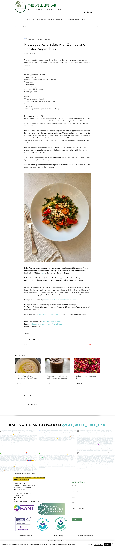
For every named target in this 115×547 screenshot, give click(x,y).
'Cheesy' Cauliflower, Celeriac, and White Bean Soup (27, 377)
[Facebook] (84, 12)
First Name (75, 486)
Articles (17, 27)
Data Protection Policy (85, 535)
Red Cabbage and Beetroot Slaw (86, 377)
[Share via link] (38, 339)
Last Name (75, 491)
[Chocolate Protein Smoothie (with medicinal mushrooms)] (58, 365)
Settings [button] (90, 544)
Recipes (25, 27)
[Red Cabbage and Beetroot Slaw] (87, 365)
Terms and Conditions (26, 535)
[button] (97, 26)
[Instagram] (88, 12)
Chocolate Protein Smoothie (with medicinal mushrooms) (57, 377)
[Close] (113, 544)
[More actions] (90, 39)
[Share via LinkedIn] (34, 339)
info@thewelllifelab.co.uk (27, 474)
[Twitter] (91, 12)
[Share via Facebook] (25, 339)
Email (73, 497)
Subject (74, 502)
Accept (107, 544)
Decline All (98, 544)
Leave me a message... (78, 508)
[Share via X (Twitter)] (29, 339)
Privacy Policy (71, 544)
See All (98, 355)
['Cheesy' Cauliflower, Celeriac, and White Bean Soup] (28, 365)
